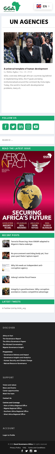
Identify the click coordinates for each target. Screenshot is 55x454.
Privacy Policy (15, 447)
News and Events (9, 388)
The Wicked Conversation (13, 344)
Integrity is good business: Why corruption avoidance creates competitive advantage (30, 291)
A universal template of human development (26, 69)
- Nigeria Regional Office (12, 408)
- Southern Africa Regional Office (15, 411)
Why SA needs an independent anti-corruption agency (27, 267)
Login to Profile (9, 435)
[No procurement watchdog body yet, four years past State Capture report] (6, 255)
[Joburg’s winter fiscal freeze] (6, 279)
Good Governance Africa (23, 444)
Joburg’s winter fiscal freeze (23, 277)
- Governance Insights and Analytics (17, 357)
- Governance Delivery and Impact (16, 354)
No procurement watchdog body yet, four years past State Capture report (29, 255)
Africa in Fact (8, 335)
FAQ (24, 447)
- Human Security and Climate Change (17, 360)
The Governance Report (12, 338)
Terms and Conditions (36, 447)
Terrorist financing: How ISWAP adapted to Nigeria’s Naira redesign (30, 243)
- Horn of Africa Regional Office (15, 405)
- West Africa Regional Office (14, 414)
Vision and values (9, 385)
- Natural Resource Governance (15, 363)
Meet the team (8, 393)
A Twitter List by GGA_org (14, 308)
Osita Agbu (12, 72)
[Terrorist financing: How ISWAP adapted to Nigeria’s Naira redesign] (6, 243)
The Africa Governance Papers (14, 341)
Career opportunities (11, 390)
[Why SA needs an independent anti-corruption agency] (6, 267)
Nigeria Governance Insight (13, 347)
